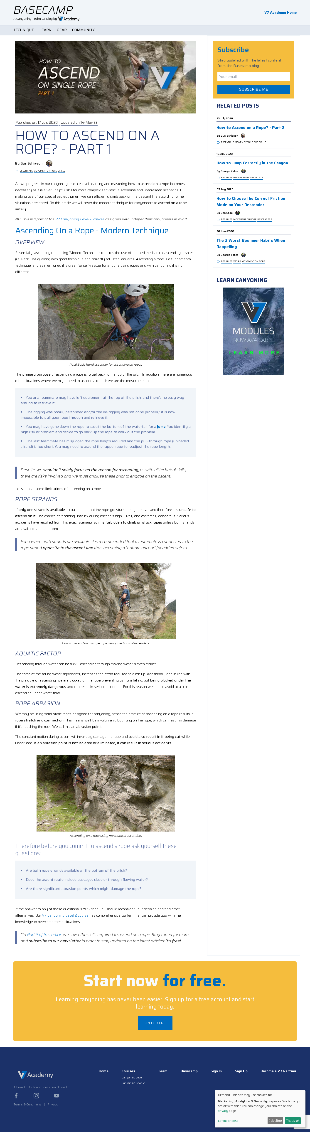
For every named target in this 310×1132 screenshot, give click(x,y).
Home (103, 1071)
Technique (23, 30)
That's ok (292, 1120)
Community (83, 30)
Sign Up (241, 1071)
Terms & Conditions (27, 1104)
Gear (62, 30)
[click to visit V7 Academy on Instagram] (36, 1095)
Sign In (216, 1071)
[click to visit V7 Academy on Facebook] (16, 1095)
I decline (275, 1120)
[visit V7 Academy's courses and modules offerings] (253, 331)
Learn (45, 30)
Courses (128, 1071)
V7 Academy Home (280, 12)
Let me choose (228, 1120)
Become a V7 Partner (279, 1071)
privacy (223, 1110)
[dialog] (260, 1108)
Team (162, 1071)
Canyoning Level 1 (133, 1077)
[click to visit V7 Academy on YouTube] (56, 1095)
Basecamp (189, 1071)
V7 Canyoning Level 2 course (79, 219)
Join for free (155, 1023)
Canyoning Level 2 (133, 1083)
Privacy (52, 1104)
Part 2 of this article (44, 934)
